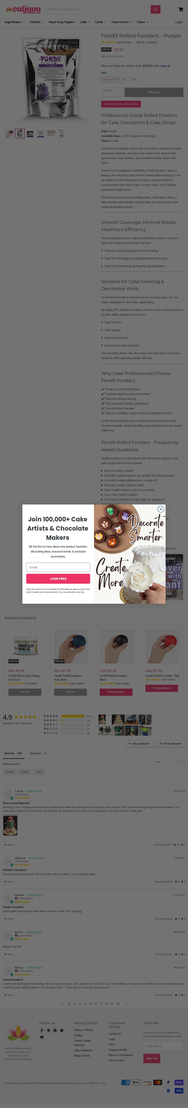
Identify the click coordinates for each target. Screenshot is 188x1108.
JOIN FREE (58, 578)
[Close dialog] (161, 509)
